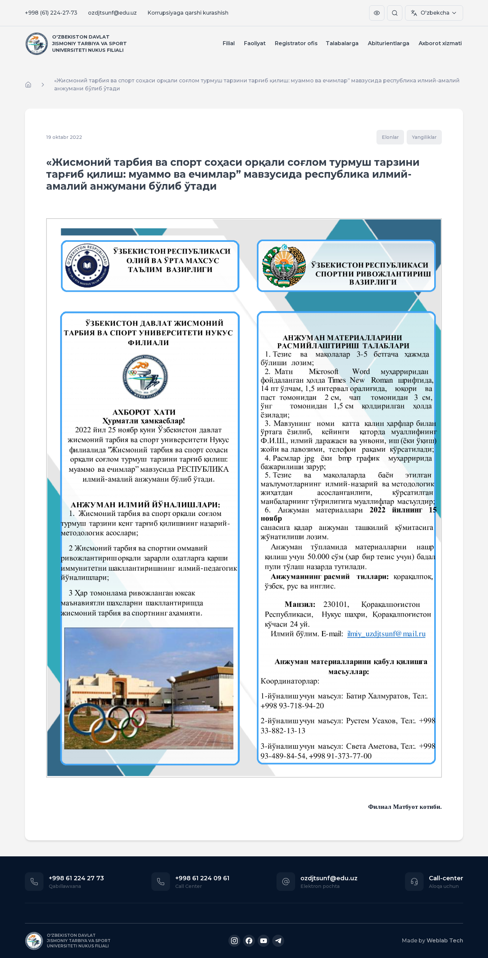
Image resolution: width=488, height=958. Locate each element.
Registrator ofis (296, 43)
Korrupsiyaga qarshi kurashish (187, 13)
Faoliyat (255, 43)
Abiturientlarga (388, 43)
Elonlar (390, 137)
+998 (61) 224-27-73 (51, 13)
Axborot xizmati (440, 43)
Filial (229, 43)
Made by (432, 940)
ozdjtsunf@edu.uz (112, 13)
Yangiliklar (424, 137)
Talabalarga (342, 43)
